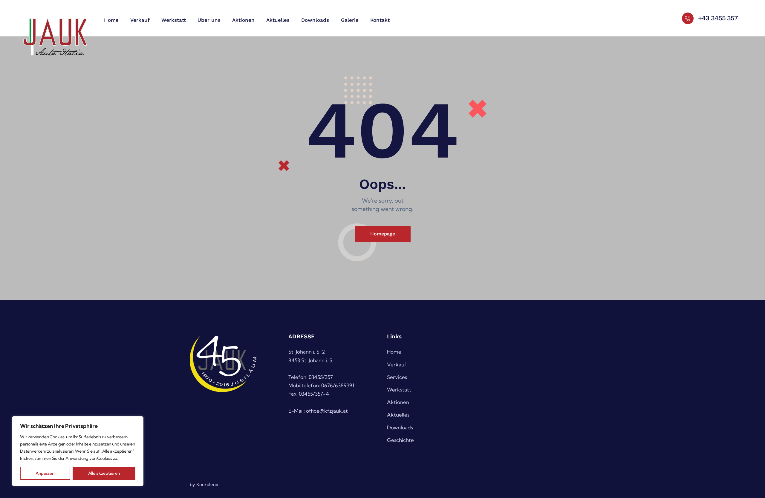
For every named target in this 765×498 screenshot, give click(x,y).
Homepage (382, 234)
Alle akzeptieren (104, 473)
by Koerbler (202, 484)
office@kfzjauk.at (327, 411)
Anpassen (45, 473)
